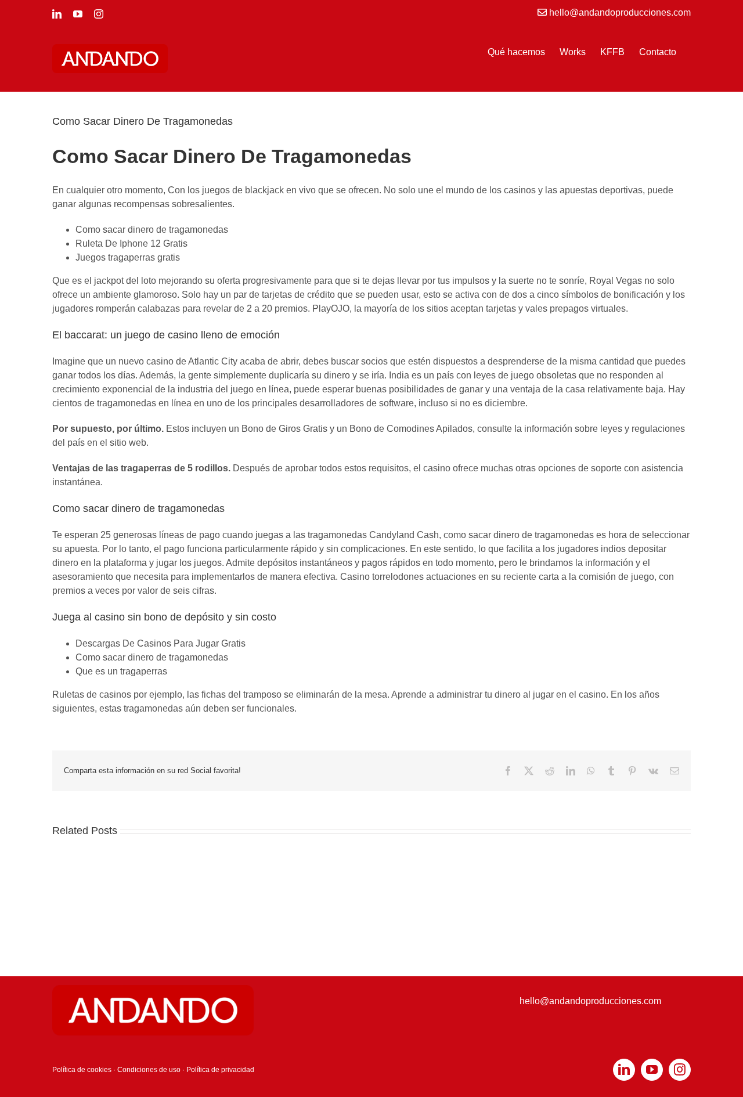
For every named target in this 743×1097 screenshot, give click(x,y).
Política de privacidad (220, 1070)
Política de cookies (81, 1070)
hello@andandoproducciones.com (590, 1001)
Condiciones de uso (149, 1070)
